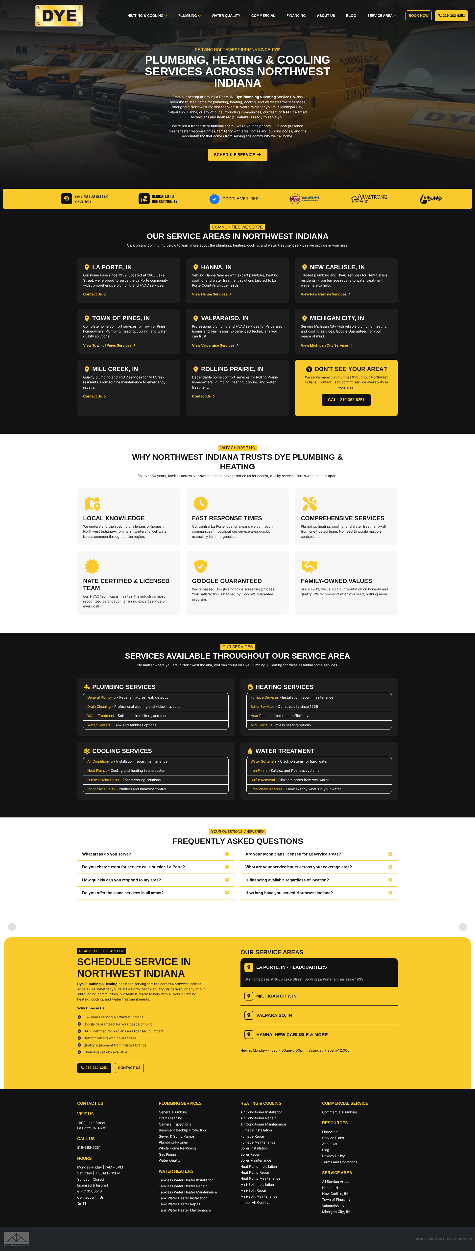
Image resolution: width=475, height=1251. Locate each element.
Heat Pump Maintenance (260, 1178)
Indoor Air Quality (101, 789)
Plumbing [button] (188, 16)
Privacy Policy (333, 1155)
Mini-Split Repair (253, 1190)
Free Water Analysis (266, 789)
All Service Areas (335, 1181)
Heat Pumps (260, 715)
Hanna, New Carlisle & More (292, 1034)
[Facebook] (84, 1203)
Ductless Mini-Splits (103, 779)
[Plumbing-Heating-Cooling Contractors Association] (304, 198)
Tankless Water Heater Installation (186, 1180)
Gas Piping (167, 1154)
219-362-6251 (454, 16)
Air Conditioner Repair (258, 1118)
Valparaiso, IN (274, 1015)
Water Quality (226, 16)
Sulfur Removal (263, 779)
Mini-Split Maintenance (258, 1196)
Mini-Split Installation (257, 1184)
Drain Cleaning (99, 706)
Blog (351, 16)
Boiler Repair (250, 1154)
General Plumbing (101, 697)
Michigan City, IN (276, 996)
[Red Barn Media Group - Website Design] (16, 1238)
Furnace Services (265, 697)
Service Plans (333, 1137)
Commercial (263, 16)
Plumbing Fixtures (173, 1142)
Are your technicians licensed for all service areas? (293, 854)
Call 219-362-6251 (346, 400)
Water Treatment (100, 715)
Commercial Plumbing (339, 1112)
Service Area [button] (380, 16)
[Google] (79, 1203)
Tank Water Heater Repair (179, 1204)
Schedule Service (234, 155)
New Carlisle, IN (335, 1193)
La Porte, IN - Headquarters (291, 967)
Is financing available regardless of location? (287, 880)
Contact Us (93, 294)
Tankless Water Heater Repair (183, 1186)
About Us (326, 16)
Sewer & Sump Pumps (177, 1136)
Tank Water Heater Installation (183, 1198)
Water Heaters (98, 725)
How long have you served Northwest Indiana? (289, 893)
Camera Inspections (175, 1124)
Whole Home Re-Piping (177, 1148)
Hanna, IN (330, 1187)
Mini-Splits (259, 725)
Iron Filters (259, 770)
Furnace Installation (256, 1130)
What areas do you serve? (106, 854)
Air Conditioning (100, 761)
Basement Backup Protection (182, 1130)
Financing (296, 16)
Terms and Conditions (339, 1162)
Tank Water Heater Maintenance (185, 1210)
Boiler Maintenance (255, 1160)
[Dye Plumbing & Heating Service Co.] (59, 16)
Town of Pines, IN (336, 1199)
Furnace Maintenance (257, 1142)
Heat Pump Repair (255, 1172)
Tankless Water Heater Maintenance (188, 1192)
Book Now (418, 16)
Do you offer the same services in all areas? (123, 893)
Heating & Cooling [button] (146, 16)
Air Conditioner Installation (261, 1112)
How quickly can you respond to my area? (121, 880)
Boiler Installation (254, 1148)
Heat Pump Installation (258, 1166)
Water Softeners (264, 761)
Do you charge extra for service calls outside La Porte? (133, 867)
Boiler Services (262, 706)
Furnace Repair (252, 1136)
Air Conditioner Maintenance (263, 1124)
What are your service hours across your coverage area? (298, 867)
